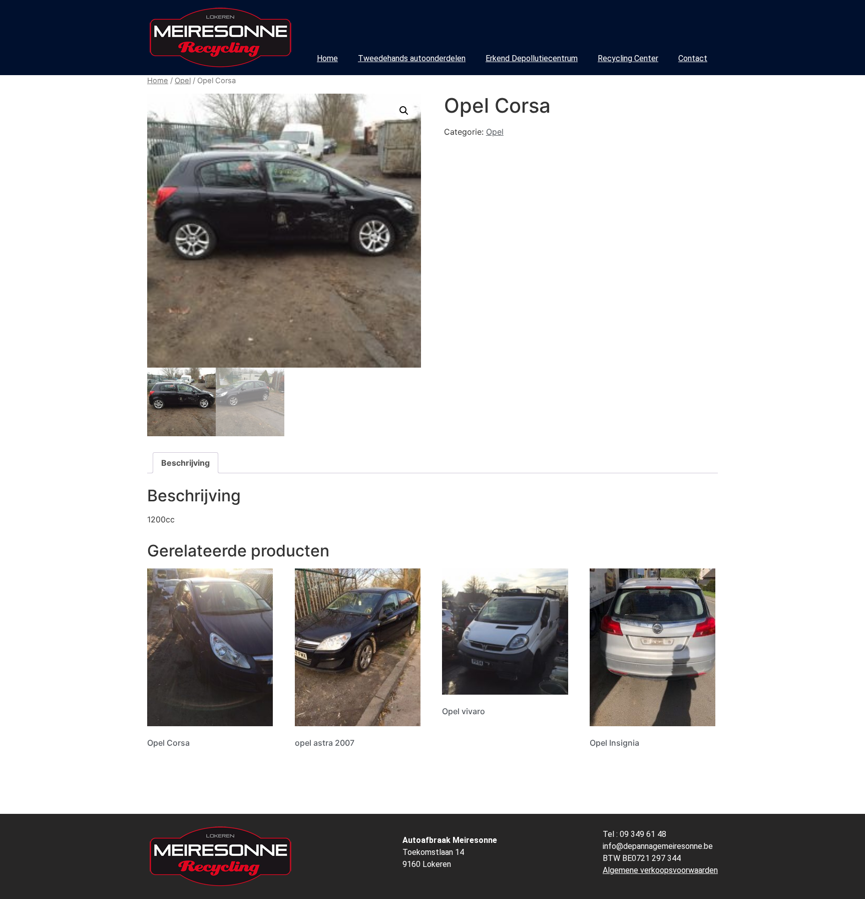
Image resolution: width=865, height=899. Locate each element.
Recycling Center (628, 58)
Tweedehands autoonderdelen (412, 58)
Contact (692, 58)
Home (327, 58)
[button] (404, 111)
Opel (183, 80)
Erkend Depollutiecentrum (532, 58)
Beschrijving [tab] (185, 463)
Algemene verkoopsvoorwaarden (660, 870)
